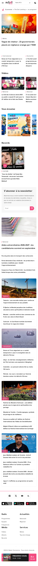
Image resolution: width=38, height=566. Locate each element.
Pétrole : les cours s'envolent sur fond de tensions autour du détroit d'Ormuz (17, 375)
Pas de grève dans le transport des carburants (17, 256)
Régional (5, 296)
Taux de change (25, 535)
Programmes (6, 519)
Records (6, 143)
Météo (5, 39)
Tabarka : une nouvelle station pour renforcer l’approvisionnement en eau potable (18, 302)
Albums (4, 535)
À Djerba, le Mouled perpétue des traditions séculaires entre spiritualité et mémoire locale (18, 309)
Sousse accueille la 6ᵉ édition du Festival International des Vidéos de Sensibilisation (17, 421)
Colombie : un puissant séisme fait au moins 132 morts (18, 368)
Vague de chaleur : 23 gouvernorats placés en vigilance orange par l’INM (19, 43)
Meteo (22, 532)
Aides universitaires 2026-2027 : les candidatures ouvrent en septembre (18, 247)
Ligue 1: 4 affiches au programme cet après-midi (18, 482)
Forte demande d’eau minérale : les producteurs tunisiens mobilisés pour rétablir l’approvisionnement (18, 263)
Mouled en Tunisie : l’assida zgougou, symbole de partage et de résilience (18, 414)
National (5, 92)
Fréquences (5, 525)
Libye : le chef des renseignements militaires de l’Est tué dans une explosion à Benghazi (18, 361)
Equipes (4, 522)
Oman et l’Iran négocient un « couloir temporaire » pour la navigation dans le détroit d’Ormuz (12, 62)
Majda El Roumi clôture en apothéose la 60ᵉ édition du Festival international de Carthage (18, 428)
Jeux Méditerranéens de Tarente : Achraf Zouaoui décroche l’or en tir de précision (17, 456)
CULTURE (5, 171)
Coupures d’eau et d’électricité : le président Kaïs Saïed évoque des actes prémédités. (18, 271)
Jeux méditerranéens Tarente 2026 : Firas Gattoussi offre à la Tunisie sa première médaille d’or (17, 465)
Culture (5, 398)
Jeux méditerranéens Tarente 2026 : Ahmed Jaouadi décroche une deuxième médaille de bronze (18, 474)
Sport (4, 451)
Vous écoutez (8, 109)
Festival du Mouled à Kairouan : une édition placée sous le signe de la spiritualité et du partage (17, 405)
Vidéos (5, 73)
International (7, 56)
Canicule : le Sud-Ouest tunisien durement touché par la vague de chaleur (17, 323)
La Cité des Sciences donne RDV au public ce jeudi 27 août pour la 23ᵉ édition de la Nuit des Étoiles (13, 97)
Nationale (23, 519)
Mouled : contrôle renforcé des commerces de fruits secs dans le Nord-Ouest (19, 316)
